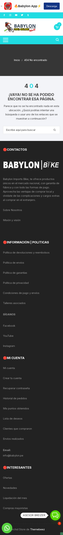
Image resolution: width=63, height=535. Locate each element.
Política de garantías (15, 272)
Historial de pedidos (15, 398)
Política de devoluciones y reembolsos (26, 252)
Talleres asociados (14, 303)
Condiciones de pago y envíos (21, 293)
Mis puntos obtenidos (16, 408)
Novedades (10, 488)
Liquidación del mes (15, 498)
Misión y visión (11, 220)
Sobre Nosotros (12, 210)
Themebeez (37, 529)
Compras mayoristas (15, 508)
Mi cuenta (9, 368)
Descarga (51, 6)
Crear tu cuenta (12, 378)
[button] (7, 528)
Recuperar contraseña (16, 388)
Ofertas (7, 477)
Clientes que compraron (17, 428)
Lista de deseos (12, 418)
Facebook (9, 325)
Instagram (9, 346)
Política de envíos (13, 262)
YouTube (8, 335)
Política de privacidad (16, 282)
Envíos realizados (13, 438)
